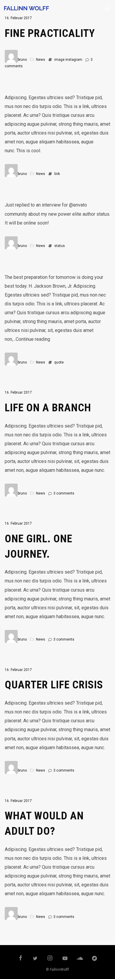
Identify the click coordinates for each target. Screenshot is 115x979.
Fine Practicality (50, 33)
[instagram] (50, 959)
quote (59, 362)
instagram (73, 60)
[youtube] (65, 961)
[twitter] (35, 959)
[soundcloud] (80, 959)
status (59, 246)
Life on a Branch (48, 408)
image (59, 60)
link (57, 174)
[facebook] (20, 959)
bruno (22, 60)
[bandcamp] (95, 959)
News (40, 60)
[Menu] (107, 8)
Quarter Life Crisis (54, 685)
